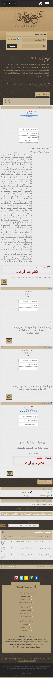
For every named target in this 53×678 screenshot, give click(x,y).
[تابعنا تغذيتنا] (26, 578)
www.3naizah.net (25, 676)
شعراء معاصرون (25, 610)
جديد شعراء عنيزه (25, 602)
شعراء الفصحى (25, 613)
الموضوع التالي (21, 509)
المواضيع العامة (25, 616)
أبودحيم (26, 624)
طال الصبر (48, 548)
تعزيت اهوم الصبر (48, 555)
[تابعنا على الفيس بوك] (37, 578)
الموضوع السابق (32, 509)
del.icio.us (25, 493)
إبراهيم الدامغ (25, 630)
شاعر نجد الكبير (25, 621)
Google (26, 496)
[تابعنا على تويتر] (21, 578)
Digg (48, 493)
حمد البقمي (25, 627)
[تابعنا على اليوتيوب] (16, 578)
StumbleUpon (45, 496)
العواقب (39, 504)
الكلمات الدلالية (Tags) (44, 501)
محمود (50, 504)
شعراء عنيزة (43, 84)
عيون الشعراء (25, 596)
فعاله (34, 504)
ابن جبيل (28, 291)
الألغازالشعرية (25, 599)
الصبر (45, 504)
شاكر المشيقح (28, 350)
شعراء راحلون (33, 84)
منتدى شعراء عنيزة (25, 593)
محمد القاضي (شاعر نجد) (19, 84)
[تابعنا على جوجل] (31, 578)
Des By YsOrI (38, 644)
